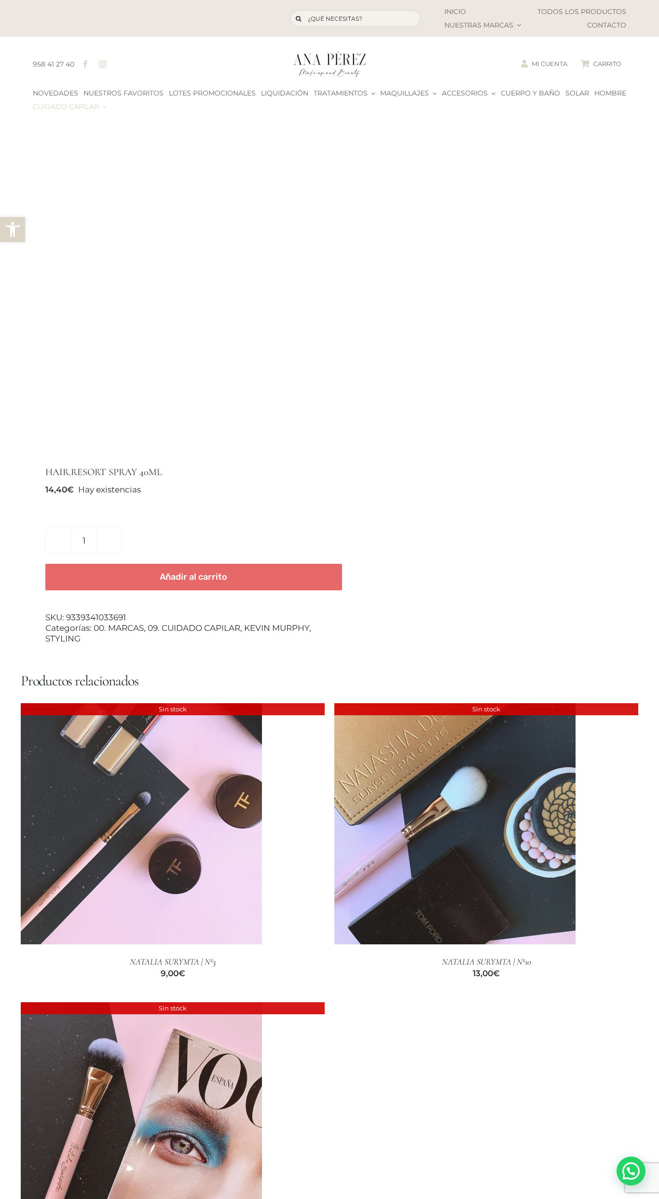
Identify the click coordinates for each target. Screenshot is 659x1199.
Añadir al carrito (193, 577)
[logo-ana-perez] (329, 55)
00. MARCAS (119, 628)
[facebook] (85, 64)
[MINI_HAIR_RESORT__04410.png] (169, 293)
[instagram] (103, 64)
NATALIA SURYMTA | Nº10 (486, 961)
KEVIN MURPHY (276, 628)
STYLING (63, 638)
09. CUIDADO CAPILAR (194, 628)
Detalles (141, 825)
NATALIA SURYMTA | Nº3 (173, 961)
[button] (12, 229)
